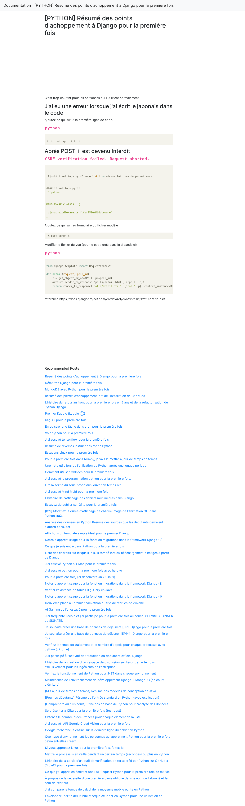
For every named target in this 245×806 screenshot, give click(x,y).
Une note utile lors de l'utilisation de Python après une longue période (95, 465)
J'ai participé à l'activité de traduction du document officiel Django (94, 656)
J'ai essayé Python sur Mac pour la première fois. (80, 564)
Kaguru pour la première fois (65, 420)
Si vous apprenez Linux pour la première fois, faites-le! (84, 748)
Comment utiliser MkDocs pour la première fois (79, 472)
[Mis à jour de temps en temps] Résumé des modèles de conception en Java (100, 691)
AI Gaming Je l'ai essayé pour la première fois (78, 609)
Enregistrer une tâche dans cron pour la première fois (83, 426)
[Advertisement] (198, 218)
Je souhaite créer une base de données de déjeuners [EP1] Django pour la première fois (108, 627)
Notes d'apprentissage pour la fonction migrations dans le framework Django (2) (104, 540)
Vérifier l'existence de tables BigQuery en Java (78, 590)
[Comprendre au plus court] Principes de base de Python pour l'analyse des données (106, 704)
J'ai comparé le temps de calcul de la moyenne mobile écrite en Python (97, 789)
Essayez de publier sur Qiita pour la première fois (81, 504)
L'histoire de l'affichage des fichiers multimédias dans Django (89, 498)
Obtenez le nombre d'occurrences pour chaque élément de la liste (93, 717)
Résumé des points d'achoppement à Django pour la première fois (93, 376)
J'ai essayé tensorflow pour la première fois (77, 439)
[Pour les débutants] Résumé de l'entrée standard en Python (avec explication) (102, 697)
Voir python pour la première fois (69, 433)
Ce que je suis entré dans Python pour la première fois (84, 546)
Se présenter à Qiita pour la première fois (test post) (83, 710)
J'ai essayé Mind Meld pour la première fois (76, 491)
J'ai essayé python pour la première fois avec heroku (83, 570)
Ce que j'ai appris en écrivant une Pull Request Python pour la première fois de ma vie (107, 772)
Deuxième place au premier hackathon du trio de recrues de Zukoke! (95, 603)
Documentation (17, 5)
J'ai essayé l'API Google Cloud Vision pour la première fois (87, 723)
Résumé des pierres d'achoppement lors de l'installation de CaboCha (95, 396)
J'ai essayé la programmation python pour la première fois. (88, 478)
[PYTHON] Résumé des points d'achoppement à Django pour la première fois (104, 5)
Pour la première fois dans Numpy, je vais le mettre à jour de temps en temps (101, 459)
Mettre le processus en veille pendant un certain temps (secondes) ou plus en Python (107, 754)
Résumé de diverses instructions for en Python (78, 446)
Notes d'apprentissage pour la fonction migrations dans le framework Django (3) (104, 583)
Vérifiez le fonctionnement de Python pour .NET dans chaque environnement (100, 673)
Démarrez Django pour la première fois (73, 383)
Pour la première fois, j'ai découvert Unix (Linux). (80, 577)
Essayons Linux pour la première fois (71, 452)
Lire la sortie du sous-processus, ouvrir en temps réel (83, 485)
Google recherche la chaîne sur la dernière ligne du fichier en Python (94, 730)
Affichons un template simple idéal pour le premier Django (87, 533)
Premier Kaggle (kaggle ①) (65, 413)
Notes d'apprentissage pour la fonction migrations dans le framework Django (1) (103, 596)
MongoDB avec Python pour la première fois (77, 389)
